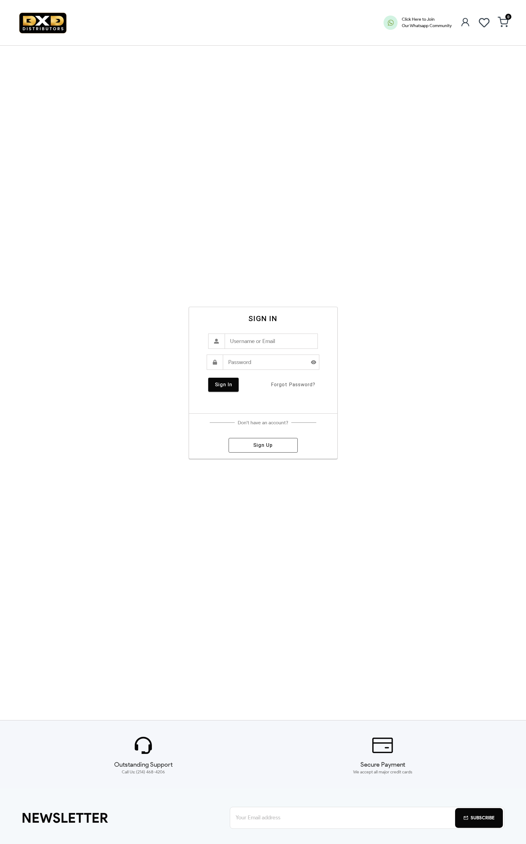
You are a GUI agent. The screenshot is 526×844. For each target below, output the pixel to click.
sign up (263, 445)
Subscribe (483, 818)
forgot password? (293, 384)
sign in (223, 384)
